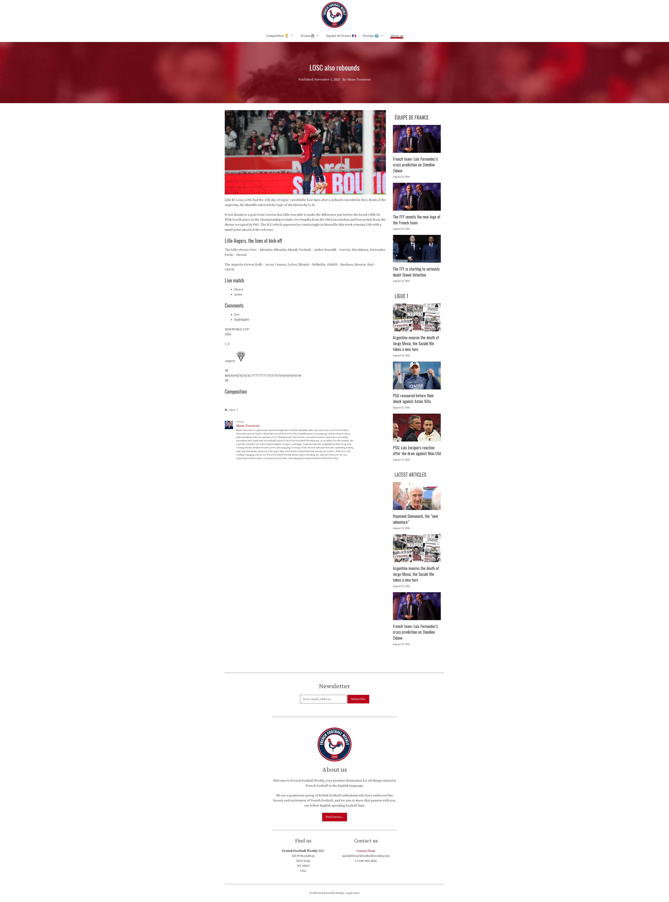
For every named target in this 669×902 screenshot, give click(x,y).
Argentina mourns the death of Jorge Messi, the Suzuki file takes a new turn (416, 343)
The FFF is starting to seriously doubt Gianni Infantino (416, 272)
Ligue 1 (233, 410)
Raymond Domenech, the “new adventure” (415, 519)
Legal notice (353, 893)
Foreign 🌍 (371, 36)
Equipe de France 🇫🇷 (341, 36)
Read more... (335, 817)
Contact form (365, 851)
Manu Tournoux (247, 426)
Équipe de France (412, 117)
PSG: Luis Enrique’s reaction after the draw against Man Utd (417, 450)
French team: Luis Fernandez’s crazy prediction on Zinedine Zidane (415, 165)
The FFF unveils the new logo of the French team (416, 219)
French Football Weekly (331, 893)
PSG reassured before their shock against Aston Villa (413, 398)
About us (396, 36)
